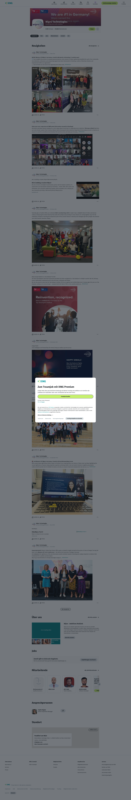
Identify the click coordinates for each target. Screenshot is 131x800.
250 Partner (51, 407)
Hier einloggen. (41, 402)
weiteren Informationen (43, 412)
